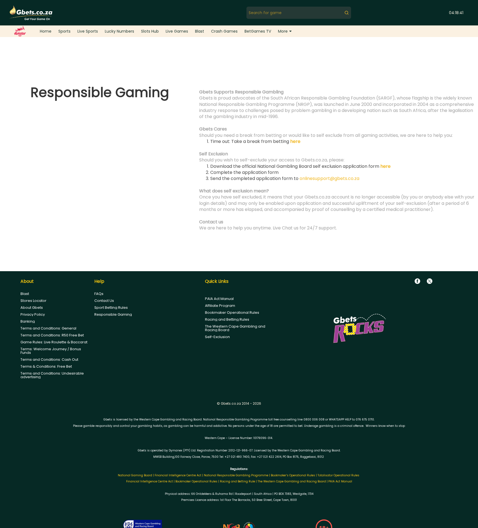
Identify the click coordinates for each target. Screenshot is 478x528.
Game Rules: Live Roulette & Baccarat (53, 342)
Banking (27, 321)
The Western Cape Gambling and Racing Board (235, 328)
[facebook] (417, 281)
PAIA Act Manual (219, 298)
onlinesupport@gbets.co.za (329, 178)
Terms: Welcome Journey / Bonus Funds (50, 350)
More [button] (283, 31)
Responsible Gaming (113, 314)
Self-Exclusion (217, 337)
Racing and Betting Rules (227, 319)
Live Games (177, 31)
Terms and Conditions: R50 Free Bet (52, 335)
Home (45, 31)
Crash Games (224, 31)
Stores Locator (33, 300)
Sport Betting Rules (111, 307)
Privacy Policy (32, 314)
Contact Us (104, 300)
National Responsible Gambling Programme (236, 475)
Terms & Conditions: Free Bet (46, 366)
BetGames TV (258, 31)
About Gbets (31, 307)
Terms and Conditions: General (48, 328)
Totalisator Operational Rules (338, 475)
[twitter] (429, 281)
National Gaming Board (135, 475)
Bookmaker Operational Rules (232, 312)
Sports (64, 31)
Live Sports (87, 31)
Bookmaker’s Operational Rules (293, 475)
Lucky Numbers (119, 31)
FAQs (98, 294)
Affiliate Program (220, 305)
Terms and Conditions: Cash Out (49, 359)
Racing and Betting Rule (237, 481)
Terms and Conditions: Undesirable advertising (52, 375)
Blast (199, 31)
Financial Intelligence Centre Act (178, 475)
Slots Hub (150, 31)
